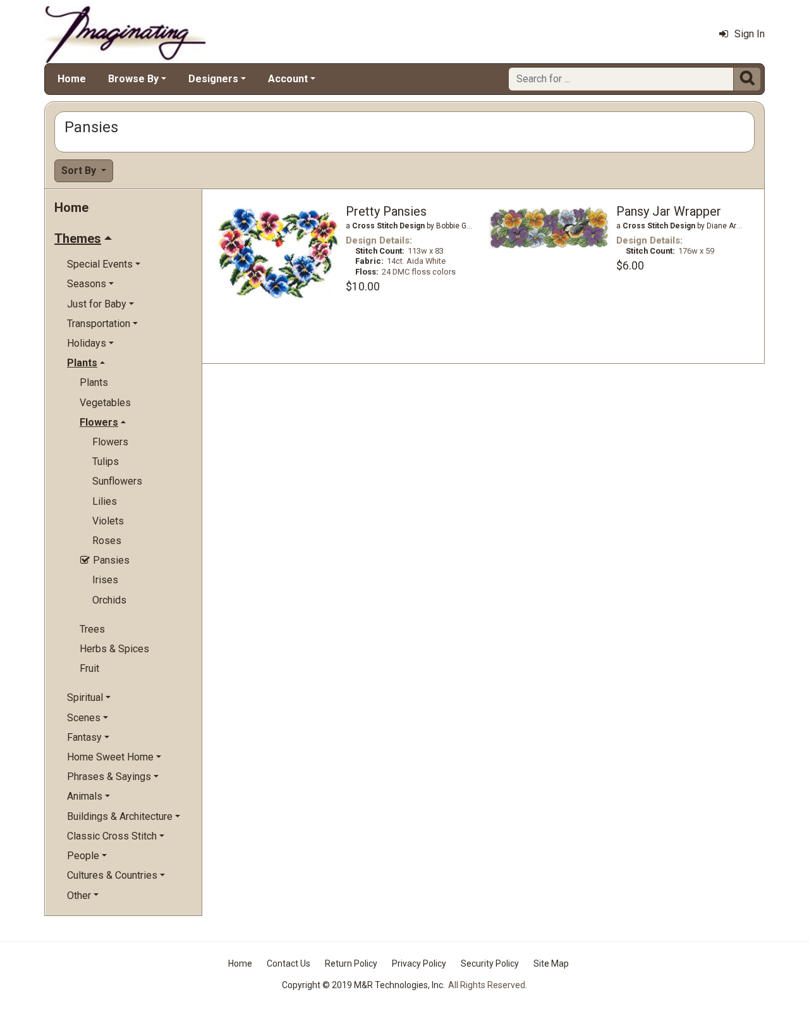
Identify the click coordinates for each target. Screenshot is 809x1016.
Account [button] (288, 79)
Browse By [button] (133, 79)
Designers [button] (213, 79)
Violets (108, 521)
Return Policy (351, 963)
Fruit (89, 668)
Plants (94, 382)
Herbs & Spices (114, 649)
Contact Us (288, 963)
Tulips (105, 461)
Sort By (80, 170)
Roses (106, 541)
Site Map (551, 963)
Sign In (749, 34)
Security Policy (490, 963)
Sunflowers (117, 481)
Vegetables (105, 403)
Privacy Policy (419, 963)
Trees (92, 629)
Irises (105, 580)
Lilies (104, 501)
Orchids (109, 600)
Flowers (110, 442)
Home (72, 79)
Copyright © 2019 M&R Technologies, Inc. (363, 985)
